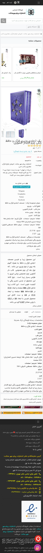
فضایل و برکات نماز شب (32, 439)
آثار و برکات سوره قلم (33, 446)
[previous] (37, 65)
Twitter (21, 197)
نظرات (26, 312)
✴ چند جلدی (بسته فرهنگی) (23, 151)
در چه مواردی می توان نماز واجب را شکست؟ (25, 436)
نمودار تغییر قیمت (35, 317)
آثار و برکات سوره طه (33, 443)
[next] (5, 65)
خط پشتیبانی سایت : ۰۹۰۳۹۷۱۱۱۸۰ (26, 492)
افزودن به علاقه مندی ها (21, 187)
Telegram (21, 191)
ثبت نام (9, 3)
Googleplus (21, 194)
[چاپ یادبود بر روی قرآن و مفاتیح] (32, 407)
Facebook (21, 200)
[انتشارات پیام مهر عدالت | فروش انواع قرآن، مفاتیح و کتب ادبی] (21, 12)
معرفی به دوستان (15, 312)
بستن (38, 249)
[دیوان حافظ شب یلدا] (11, 407)
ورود (3, 3)
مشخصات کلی (36, 312)
